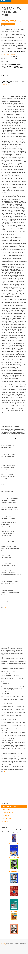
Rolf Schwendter (6, 815)
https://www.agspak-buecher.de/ (8, 54)
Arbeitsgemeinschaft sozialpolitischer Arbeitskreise (12, 21)
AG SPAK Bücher (6, 809)
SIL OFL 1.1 (15, 946)
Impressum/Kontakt (6, 818)
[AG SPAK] (5, 1)
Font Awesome (4, 946)
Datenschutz (5, 821)
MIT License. (3, 944)
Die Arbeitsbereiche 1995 (6, 84)
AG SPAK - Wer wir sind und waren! (10, 806)
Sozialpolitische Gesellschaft (8, 812)
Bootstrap (3, 943)
